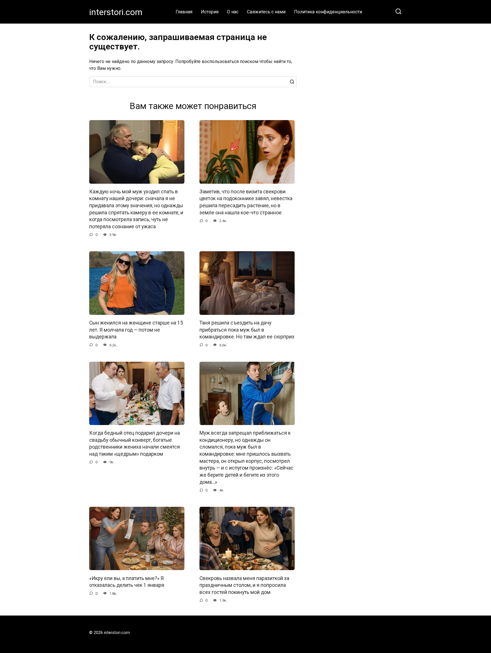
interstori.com (115, 12)
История (210, 11)
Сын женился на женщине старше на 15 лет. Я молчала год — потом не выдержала (136, 330)
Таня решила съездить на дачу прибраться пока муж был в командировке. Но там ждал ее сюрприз (246, 330)
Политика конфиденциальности (328, 11)
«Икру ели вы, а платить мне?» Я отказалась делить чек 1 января (126, 581)
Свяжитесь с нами (266, 11)
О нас (232, 11)
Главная (184, 11)
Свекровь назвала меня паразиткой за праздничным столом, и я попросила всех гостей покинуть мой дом (244, 585)
